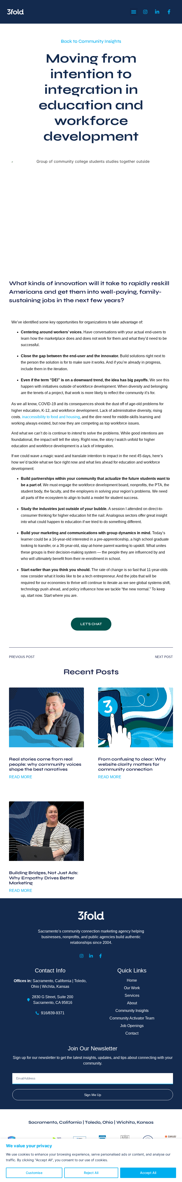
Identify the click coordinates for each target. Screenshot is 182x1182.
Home (132, 980)
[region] (91, 1160)
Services (132, 995)
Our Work (132, 988)
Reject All (91, 1173)
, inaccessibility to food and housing (50, 417)
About (132, 1003)
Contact (131, 1033)
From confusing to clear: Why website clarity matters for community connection (132, 764)
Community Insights (132, 1011)
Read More (20, 777)
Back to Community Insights (91, 41)
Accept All (148, 1173)
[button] (134, 12)
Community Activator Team (131, 1018)
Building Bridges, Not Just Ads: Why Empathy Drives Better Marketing (43, 877)
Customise (34, 1173)
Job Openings (132, 1026)
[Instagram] (81, 956)
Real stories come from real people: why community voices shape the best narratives (45, 764)
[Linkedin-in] (91, 956)
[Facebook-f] (100, 956)
